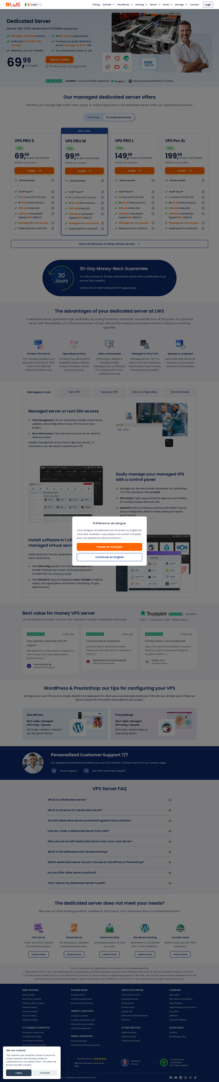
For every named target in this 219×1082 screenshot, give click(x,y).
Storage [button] (179, 4)
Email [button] (166, 4)
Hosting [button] (139, 4)
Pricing (96, 4)
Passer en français (109, 547)
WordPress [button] (123, 4)
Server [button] (153, 4)
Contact (194, 4)
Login (208, 4)
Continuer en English (109, 557)
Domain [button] (107, 4)
